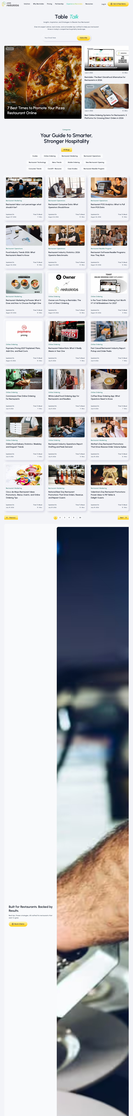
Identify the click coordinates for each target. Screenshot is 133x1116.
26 (80, 517)
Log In (104, 4)
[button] (27, 4)
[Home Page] (10, 4)
